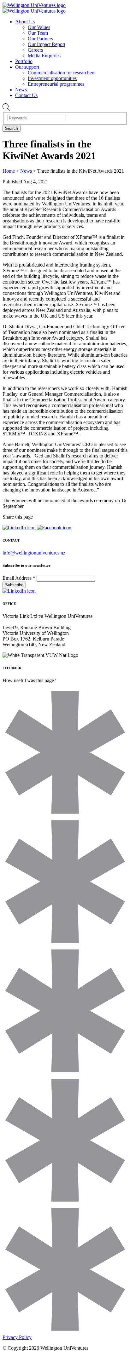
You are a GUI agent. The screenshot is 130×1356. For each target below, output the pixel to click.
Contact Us (26, 95)
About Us (25, 21)
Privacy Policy (17, 1337)
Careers (35, 50)
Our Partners (40, 38)
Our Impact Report (46, 44)
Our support (27, 67)
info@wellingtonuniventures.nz (34, 552)
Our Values (39, 27)
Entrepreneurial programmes (56, 84)
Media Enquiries (44, 55)
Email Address (19, 578)
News (21, 89)
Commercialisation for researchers (61, 72)
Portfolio (23, 61)
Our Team (38, 33)
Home (9, 171)
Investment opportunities (52, 78)
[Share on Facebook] (54, 527)
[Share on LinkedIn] (19, 527)
